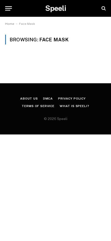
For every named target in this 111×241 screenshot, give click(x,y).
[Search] (103, 8)
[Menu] (8, 8)
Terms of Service (38, 106)
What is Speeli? (74, 106)
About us (29, 98)
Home (9, 24)
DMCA (48, 98)
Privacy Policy (72, 98)
